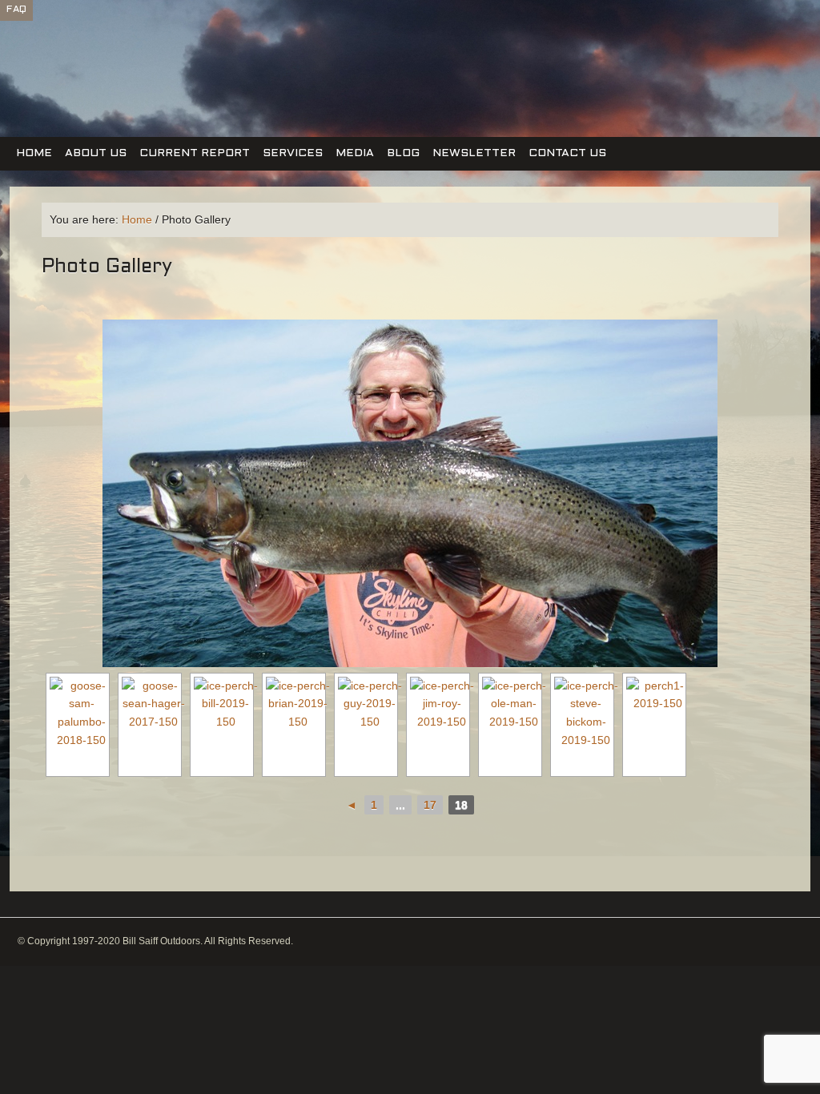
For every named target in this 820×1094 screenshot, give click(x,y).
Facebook (713, 46)
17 (430, 804)
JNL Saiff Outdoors (104, 79)
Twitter (742, 46)
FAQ (16, 9)
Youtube (800, 46)
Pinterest (771, 46)
